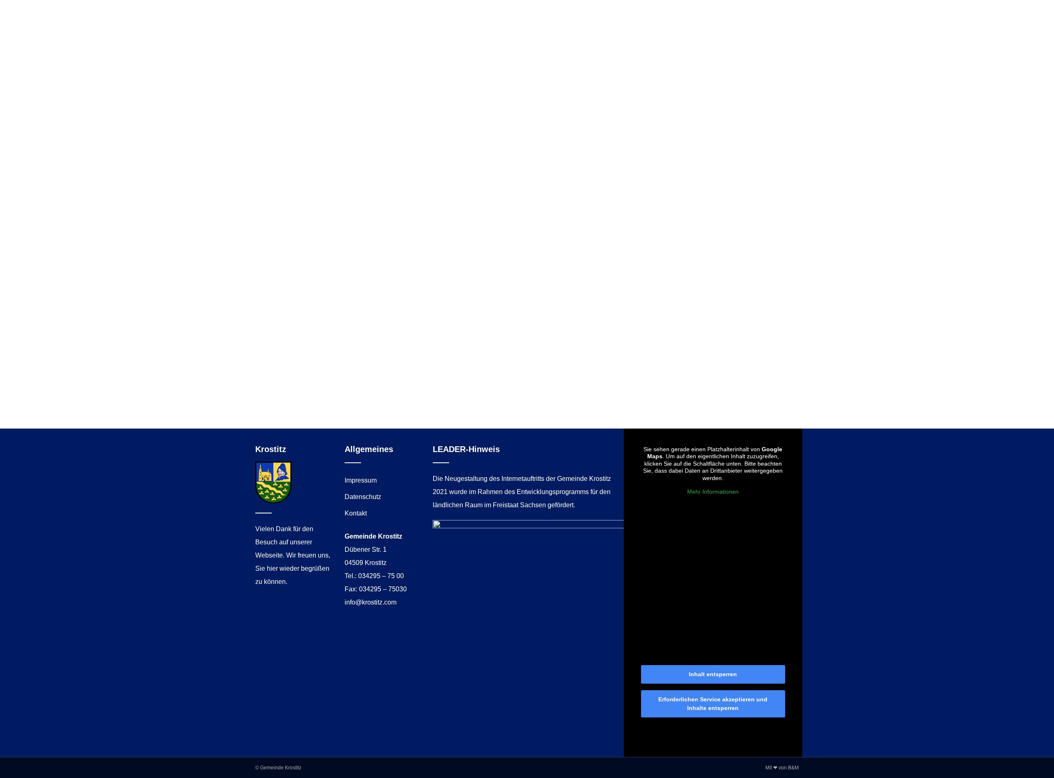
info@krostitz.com (370, 602)
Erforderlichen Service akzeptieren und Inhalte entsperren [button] (712, 703)
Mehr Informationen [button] (713, 491)
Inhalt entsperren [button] (713, 674)
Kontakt (356, 513)
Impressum (361, 480)
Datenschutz (363, 496)
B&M (793, 768)
